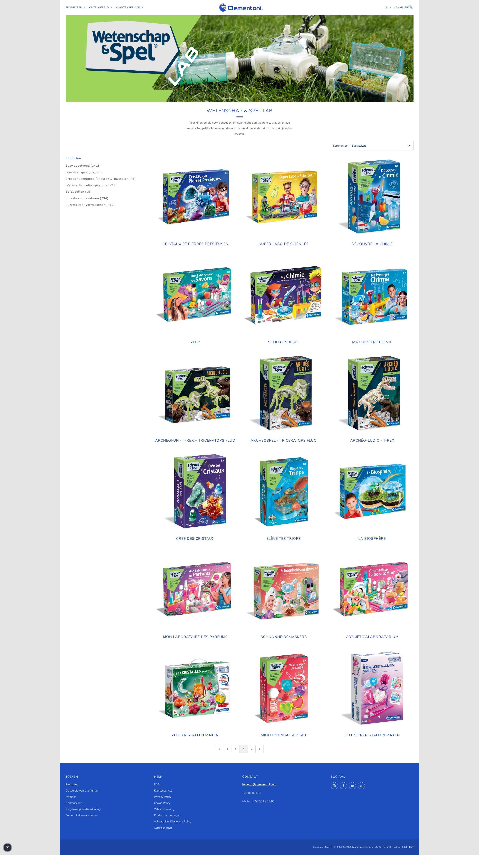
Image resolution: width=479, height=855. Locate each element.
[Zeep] (195, 295)
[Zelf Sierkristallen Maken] (372, 688)
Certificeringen (163, 828)
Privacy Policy (162, 797)
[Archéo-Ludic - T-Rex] (372, 393)
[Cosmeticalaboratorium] (372, 590)
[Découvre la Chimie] (372, 197)
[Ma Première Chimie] (372, 295)
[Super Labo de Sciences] (283, 197)
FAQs (157, 784)
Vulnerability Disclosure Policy (172, 821)
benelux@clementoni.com (259, 784)
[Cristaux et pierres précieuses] (195, 197)
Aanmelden (396, 7)
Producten (73, 7)
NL (386, 7)
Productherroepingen (167, 815)
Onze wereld (99, 7)
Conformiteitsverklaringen (81, 815)
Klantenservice (128, 7)
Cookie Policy (162, 803)
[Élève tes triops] (283, 491)
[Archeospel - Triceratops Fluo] (283, 393)
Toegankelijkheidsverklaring (83, 809)
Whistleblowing (164, 809)
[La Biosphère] (372, 491)
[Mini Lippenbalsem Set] (283, 688)
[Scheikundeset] (283, 295)
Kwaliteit (70, 797)
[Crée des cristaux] (195, 491)
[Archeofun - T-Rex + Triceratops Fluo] (195, 393)
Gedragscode (73, 803)
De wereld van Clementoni (82, 790)
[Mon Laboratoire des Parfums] (195, 590)
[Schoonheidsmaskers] (283, 590)
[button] (7, 847)
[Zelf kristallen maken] (195, 688)
